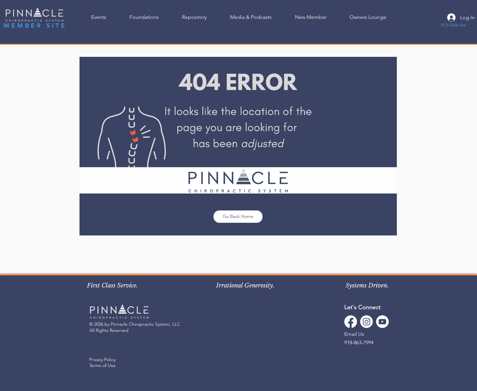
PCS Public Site (453, 25)
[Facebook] (350, 321)
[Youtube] (382, 321)
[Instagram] (366, 321)
